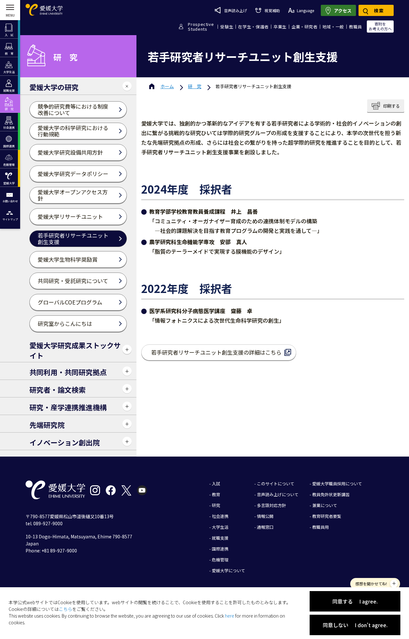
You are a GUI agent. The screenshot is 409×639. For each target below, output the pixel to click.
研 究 (194, 86)
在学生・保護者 (253, 27)
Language (305, 10)
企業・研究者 (304, 27)
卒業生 (280, 27)
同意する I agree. (355, 601)
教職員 (355, 27)
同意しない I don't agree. (355, 625)
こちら (65, 609)
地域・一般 (333, 27)
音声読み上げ (235, 10)
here (229, 615)
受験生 (226, 27)
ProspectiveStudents (201, 26)
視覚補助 (272, 10)
